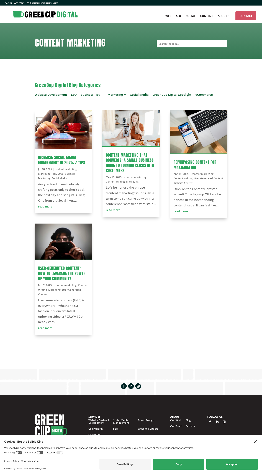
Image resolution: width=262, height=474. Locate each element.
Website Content (183, 183)
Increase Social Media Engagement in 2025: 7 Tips (61, 159)
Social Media (139, 95)
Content (206, 16)
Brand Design (146, 420)
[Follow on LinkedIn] (131, 386)
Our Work (176, 420)
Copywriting (95, 428)
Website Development (51, 95)
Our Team (176, 426)
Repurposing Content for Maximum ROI (195, 164)
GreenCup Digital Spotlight (172, 95)
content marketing (66, 169)
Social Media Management (121, 421)
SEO (178, 16)
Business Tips (90, 95)
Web (168, 16)
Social (190, 16)
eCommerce (204, 95)
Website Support (148, 428)
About (222, 16)
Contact (246, 16)
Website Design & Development (98, 421)
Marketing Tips (47, 173)
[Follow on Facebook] (124, 386)
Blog (188, 420)
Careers (190, 426)
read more (45, 206)
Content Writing (115, 181)
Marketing (115, 95)
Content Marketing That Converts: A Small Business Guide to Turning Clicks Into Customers (130, 162)
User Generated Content (208, 178)
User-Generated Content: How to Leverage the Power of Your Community (62, 273)
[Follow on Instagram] (138, 386)
